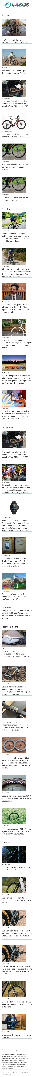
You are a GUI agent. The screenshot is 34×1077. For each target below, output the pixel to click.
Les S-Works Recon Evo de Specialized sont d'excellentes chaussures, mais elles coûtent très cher (16, 655)
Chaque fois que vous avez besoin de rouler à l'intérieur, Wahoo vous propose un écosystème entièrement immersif (17, 614)
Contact (9, 1074)
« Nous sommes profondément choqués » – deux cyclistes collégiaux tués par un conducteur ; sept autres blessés (17, 344)
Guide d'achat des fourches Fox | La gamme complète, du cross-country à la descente (17, 1004)
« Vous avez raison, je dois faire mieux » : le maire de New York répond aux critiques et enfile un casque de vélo (15, 308)
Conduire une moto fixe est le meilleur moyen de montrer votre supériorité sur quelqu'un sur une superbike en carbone (15, 237)
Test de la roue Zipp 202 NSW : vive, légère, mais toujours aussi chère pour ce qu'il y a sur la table (16, 831)
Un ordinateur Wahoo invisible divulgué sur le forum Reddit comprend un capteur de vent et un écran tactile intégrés (16, 562)
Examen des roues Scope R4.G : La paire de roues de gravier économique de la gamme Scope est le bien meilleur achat (16, 690)
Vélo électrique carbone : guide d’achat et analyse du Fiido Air (14, 71)
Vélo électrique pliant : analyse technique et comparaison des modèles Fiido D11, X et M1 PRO (15, 103)
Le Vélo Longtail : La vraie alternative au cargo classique (14, 41)
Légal (4, 1074)
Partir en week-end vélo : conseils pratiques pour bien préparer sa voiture (15, 167)
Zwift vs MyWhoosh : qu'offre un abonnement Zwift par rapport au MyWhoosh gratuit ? (16, 596)
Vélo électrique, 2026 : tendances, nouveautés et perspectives (16, 135)
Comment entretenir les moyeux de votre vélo (16, 1036)
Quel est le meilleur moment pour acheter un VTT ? (16, 868)
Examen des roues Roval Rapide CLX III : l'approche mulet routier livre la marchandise (16, 798)
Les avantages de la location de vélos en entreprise (15, 198)
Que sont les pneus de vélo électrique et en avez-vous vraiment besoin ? (16, 900)
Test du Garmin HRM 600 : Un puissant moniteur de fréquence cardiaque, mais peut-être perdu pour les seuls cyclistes (15, 726)
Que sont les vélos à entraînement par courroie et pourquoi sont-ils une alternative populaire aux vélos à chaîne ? (17, 934)
